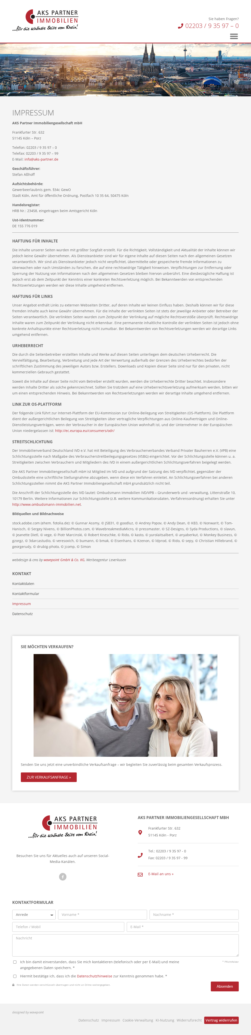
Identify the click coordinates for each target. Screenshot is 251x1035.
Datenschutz (88, 1020)
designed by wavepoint (28, 1012)
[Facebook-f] (63, 877)
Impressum (110, 1020)
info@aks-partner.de (41, 159)
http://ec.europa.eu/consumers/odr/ (84, 430)
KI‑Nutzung (165, 1020)
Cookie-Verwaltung (138, 1020)
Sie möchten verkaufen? (47, 646)
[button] (234, 36)
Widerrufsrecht (189, 1020)
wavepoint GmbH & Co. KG (64, 559)
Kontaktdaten (23, 584)
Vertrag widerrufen (221, 1020)
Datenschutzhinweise (94, 976)
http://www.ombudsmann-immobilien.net (46, 504)
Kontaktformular (25, 594)
